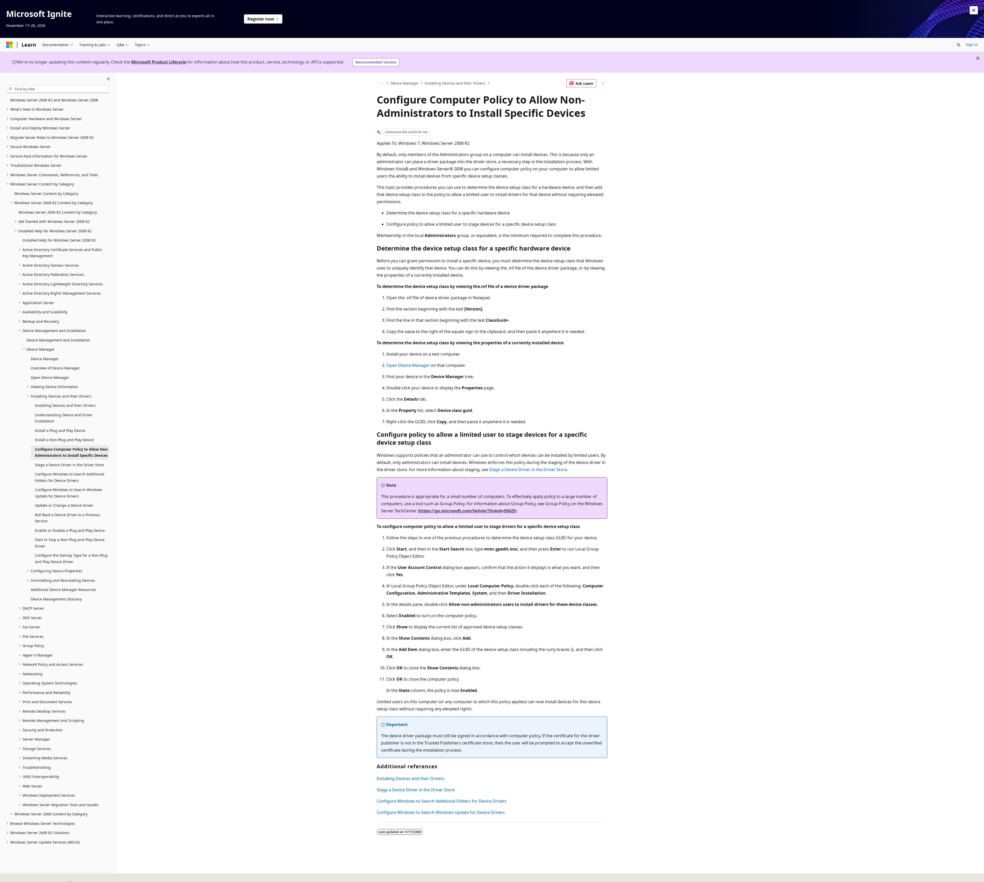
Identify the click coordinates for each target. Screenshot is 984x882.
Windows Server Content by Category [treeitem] (46, 193)
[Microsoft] (9, 44)
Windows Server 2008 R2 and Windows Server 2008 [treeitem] (54, 100)
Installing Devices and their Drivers (455, 83)
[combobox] (57, 89)
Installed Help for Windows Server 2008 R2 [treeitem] (59, 240)
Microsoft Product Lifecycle (158, 62)
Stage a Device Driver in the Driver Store (528, 469)
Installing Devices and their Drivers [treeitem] (65, 405)
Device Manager (404, 83)
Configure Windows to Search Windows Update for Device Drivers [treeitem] (68, 493)
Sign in (972, 44)
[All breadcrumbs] (381, 83)
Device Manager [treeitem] (45, 358)
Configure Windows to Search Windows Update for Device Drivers (441, 812)
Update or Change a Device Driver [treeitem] (64, 505)
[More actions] (602, 83)
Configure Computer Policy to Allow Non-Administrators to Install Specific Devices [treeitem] (72, 452)
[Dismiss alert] (974, 10)
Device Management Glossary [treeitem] (56, 599)
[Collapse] (108, 79)
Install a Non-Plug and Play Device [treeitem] (64, 439)
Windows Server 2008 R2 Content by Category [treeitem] (57, 212)
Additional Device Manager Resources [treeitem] (63, 589)
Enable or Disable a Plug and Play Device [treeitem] (70, 530)
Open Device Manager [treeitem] (50, 377)
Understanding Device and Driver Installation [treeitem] (64, 418)
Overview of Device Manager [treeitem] (55, 368)
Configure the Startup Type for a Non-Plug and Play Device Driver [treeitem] (71, 558)
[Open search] (959, 44)
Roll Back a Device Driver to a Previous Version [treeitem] (67, 518)
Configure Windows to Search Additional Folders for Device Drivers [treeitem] (69, 477)
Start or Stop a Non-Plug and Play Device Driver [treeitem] (70, 542)
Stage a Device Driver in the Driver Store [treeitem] (69, 464)
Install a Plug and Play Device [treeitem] (60, 430)
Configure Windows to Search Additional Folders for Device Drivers (442, 801)
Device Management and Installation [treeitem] (58, 340)
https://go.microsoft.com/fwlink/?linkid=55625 (467, 511)
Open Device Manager (408, 365)
